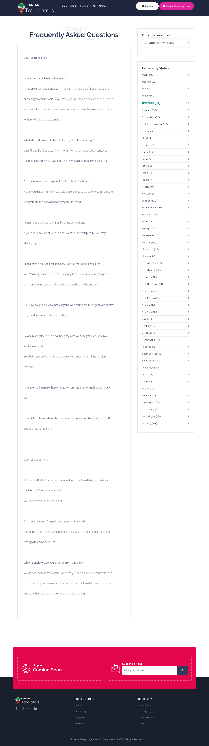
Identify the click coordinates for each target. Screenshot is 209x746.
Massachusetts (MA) (152, 207)
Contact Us (142, 723)
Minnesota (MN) (150, 235)
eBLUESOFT (118, 739)
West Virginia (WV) (151, 416)
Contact (103, 6)
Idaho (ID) (147, 166)
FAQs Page (81, 711)
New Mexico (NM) (151, 298)
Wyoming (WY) (149, 423)
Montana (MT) (149, 256)
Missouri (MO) (149, 242)
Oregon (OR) (148, 332)
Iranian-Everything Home (178, 6)
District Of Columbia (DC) (155, 124)
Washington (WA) (151, 402)
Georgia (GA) (148, 145)
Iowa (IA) (146, 159)
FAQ (93, 6)
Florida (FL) (147, 138)
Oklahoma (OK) (149, 326)
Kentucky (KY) (149, 193)
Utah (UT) (147, 381)
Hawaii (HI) (147, 152)
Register (148, 6)
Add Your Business (146, 717)
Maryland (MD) (149, 214)
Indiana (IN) (147, 179)
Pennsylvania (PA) (151, 340)
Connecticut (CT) (151, 117)
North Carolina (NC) (152, 263)
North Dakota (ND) (151, 270)
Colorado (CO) (149, 110)
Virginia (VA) (148, 388)
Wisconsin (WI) (149, 409)
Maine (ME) (147, 221)
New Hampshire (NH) (153, 284)
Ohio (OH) (147, 319)
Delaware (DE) (149, 131)
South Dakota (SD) (151, 360)
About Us (80, 705)
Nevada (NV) (148, 305)
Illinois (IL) (147, 173)
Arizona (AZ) (148, 95)
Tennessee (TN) (150, 367)
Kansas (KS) (148, 186)
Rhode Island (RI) (150, 346)
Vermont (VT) (149, 395)
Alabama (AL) (149, 81)
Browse (84, 6)
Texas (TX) (147, 374)
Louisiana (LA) (149, 200)
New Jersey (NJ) (150, 291)
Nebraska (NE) (149, 277)
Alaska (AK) (147, 74)
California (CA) (151, 103)
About (73, 6)
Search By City (144, 711)
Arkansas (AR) (149, 88)
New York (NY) (149, 312)
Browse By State (145, 705)
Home (64, 6)
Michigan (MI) (149, 228)
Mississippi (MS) (150, 249)
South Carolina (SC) (152, 353)
